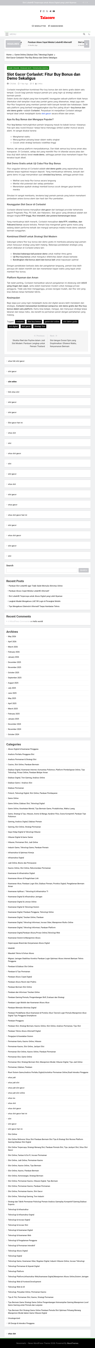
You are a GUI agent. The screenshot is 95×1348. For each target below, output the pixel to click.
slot (9, 443)
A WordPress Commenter (19, 621)
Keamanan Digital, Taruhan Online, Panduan (26, 917)
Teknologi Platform (16, 1271)
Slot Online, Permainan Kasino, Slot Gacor (25, 1191)
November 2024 (14, 729)
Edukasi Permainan (16, 788)
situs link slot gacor (16, 361)
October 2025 (13, 672)
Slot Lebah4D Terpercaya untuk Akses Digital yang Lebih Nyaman (35, 596)
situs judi (12, 1077)
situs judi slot (13, 1082)
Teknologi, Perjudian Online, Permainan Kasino (27, 1292)
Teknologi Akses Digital (18, 1251)
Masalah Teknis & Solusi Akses (21, 953)
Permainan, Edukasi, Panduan (20, 1067)
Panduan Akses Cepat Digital (20, 977)
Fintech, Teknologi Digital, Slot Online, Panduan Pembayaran (32, 793)
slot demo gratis (70, 321)
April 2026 (12, 641)
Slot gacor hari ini (15, 423)
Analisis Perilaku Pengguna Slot (21, 754)
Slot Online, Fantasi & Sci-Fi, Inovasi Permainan (27, 1155)
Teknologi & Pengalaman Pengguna (22, 1240)
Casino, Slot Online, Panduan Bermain (23, 764)
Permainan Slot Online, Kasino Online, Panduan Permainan (32, 1052)
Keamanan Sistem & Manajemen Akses (24, 938)
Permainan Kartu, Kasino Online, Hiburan (24, 1041)
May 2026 (12, 636)
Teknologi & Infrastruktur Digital (21, 1215)
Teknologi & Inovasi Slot (18, 1225)
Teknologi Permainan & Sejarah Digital (24, 1266)
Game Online (13, 798)
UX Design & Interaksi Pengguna (21, 1323)
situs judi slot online (16, 1093)
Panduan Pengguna (16, 1021)
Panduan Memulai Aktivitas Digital (22, 1008)
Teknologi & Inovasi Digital (19, 1220)
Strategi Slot (39, 326)
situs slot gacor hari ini (17, 515)
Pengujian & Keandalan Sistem (20, 1036)
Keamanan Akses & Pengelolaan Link (23, 878)
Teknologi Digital (15, 1256)
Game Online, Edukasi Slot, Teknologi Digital (28, 68)
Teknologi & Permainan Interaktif (21, 1245)
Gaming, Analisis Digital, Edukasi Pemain (25, 822)
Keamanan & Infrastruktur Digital (21, 873)
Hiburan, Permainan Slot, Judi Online (23, 842)
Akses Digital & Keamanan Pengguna (23, 749)
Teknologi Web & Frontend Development (24, 1282)
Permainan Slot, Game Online (20, 1057)
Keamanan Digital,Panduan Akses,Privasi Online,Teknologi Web (34, 933)
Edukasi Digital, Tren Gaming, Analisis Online (26, 778)
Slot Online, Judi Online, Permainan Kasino (25, 1160)
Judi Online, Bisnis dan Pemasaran (22, 863)
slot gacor (46, 113)
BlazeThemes (72, 1343)
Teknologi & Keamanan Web (19, 1235)
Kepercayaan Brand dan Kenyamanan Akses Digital (29, 943)
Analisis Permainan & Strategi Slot (22, 759)
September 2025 (14, 678)
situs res (11, 1098)
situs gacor (12, 505)
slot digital (13, 326)
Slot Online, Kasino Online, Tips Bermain (24, 1165)
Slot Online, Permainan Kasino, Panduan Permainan (29, 1186)
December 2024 (14, 724)
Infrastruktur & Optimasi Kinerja (21, 853)
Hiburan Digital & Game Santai (20, 837)
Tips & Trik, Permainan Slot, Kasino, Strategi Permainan (30, 1297)
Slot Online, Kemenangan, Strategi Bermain (25, 1176)
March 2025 (13, 709)
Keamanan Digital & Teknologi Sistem (23, 907)
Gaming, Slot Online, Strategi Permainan (24, 827)
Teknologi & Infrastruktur (18, 1209)
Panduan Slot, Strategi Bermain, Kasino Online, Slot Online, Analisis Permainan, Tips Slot (44, 1026)
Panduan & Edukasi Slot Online (20, 966)
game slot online (52, 321)
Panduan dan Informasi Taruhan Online (24, 992)
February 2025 (14, 714)
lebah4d (11, 948)
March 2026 (13, 647)
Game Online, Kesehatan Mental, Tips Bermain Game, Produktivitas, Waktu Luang (41, 808)
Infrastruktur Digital (16, 858)
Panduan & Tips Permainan (19, 971)
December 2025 (14, 662)
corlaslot (20, 321)
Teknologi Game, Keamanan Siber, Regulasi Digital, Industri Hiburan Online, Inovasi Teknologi (46, 1261)
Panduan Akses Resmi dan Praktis (22, 982)
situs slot (12, 433)
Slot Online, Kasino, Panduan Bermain (23, 1171)
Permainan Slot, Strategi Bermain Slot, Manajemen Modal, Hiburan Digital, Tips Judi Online (45, 1062)
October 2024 (13, 734)
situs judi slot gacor (16, 1088)
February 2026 (14, 652)
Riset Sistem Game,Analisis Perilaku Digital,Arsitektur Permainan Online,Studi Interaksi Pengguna (48, 1072)
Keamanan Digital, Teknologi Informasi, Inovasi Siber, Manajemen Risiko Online (40, 922)
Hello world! (38, 621)
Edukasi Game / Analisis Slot (20, 783)
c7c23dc (13, 83)
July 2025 (12, 688)
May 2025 (12, 698)
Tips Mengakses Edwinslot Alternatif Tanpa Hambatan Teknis (34, 606)
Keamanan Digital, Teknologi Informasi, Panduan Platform (32, 927)
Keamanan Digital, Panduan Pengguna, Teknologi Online (31, 912)
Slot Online (12, 1134)
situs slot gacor (14, 453)
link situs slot (13, 392)
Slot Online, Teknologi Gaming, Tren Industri (26, 1196)
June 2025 (12, 693)
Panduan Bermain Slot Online (20, 987)
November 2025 (14, 667)
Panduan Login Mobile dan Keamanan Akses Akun (28, 1002)
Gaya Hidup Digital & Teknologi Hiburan (24, 832)
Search (9, 565)
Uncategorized (14, 1318)
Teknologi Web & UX (16, 1287)
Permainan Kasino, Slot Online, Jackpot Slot (26, 1046)
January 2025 (13, 719)
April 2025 (12, 703)
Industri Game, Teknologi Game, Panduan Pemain (28, 847)
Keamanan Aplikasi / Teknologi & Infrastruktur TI (28, 891)
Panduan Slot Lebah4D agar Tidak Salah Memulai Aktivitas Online (36, 586)
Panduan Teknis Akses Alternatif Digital (24, 1031)
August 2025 (13, 683)
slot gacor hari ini (15, 1129)
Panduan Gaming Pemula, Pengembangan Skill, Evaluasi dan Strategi (36, 997)
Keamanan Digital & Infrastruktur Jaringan (25, 897)
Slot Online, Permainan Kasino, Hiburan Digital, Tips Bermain (33, 1181)
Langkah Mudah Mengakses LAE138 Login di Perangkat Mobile (50, 3)
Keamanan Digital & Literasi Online (22, 902)
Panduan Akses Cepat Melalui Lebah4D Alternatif (41, 42)
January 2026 (13, 657)
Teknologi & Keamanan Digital (20, 1230)
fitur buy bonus (34, 321)
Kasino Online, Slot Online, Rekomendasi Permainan (29, 868)
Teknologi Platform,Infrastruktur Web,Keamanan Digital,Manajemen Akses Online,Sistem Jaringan (48, 1276)
